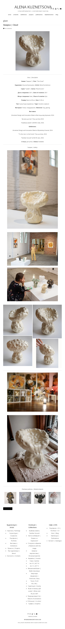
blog (57, 14)
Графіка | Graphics (34, 604)
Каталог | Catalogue (55, 541)
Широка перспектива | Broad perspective (34, 553)
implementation (49, 14)
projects (31, 14)
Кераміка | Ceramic (34, 558)
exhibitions (24, 14)
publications (39, 14)
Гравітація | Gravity (34, 586)
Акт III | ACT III (34, 563)
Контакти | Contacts (13, 556)
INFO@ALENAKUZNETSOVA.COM (32, 619)
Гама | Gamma (34, 561)
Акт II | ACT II (34, 566)
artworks (15, 14)
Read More (8, 508)
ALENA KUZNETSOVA (33, 7)
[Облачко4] (47, 353)
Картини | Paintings (13, 531)
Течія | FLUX (34, 581)
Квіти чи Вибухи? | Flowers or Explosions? (34, 538)
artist (9, 14)
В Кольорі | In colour (34, 601)
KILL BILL (34, 583)
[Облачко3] (17, 351)
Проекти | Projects (14, 548)
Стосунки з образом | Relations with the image (34, 545)
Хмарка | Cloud (10, 24)
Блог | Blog (55, 533)
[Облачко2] (17, 320)
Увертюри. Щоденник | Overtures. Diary (34, 576)
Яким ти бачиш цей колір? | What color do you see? (34, 591)
